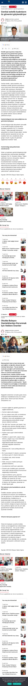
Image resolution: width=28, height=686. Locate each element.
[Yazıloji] (9, 2)
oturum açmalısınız (18, 229)
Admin (7, 19)
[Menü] (2, 2)
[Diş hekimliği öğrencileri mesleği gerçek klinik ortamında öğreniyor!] (6, 215)
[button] (23, 2)
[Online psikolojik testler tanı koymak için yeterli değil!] (14, 263)
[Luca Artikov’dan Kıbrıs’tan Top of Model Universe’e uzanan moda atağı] (14, 307)
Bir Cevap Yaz (4, 225)
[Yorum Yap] (2, 48)
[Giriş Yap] (26, 2)
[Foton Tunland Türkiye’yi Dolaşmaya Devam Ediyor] (14, 300)
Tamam (9, 683)
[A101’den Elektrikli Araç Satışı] (14, 270)
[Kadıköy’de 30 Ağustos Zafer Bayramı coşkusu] (14, 278)
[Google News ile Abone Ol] (6, 44)
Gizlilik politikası (17, 683)
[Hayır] (26, 681)
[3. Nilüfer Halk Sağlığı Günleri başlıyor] (6, 199)
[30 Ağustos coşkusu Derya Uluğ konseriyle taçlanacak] (14, 285)
